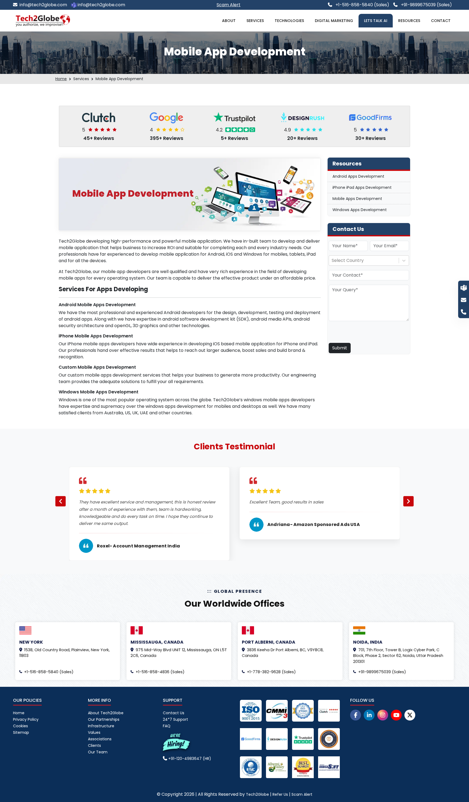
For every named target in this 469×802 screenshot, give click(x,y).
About (229, 20)
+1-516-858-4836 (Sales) (160, 672)
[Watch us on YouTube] (396, 715)
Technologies (289, 20)
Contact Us (173, 713)
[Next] (408, 501)
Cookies (20, 726)
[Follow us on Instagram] (382, 715)
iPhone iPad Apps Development (362, 187)
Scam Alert (301, 794)
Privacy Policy (26, 719)
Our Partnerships (103, 719)
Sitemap (21, 732)
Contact (441, 20)
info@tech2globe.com (43, 5)
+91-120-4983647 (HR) (189, 758)
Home (61, 79)
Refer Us (280, 794)
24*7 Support (175, 719)
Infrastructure (101, 726)
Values (94, 732)
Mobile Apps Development (357, 198)
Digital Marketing (334, 20)
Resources (409, 20)
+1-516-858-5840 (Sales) (361, 5)
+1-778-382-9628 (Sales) (271, 672)
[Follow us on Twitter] (409, 715)
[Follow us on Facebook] (355, 715)
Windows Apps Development (359, 209)
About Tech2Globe (105, 713)
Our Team (97, 752)
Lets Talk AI (375, 20)
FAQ (166, 726)
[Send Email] (463, 299)
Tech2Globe (257, 794)
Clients (94, 745)
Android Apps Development (358, 176)
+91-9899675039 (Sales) (426, 5)
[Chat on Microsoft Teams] (463, 287)
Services (255, 20)
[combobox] (332, 260)
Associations (100, 739)
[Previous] (60, 501)
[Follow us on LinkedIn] (369, 715)
